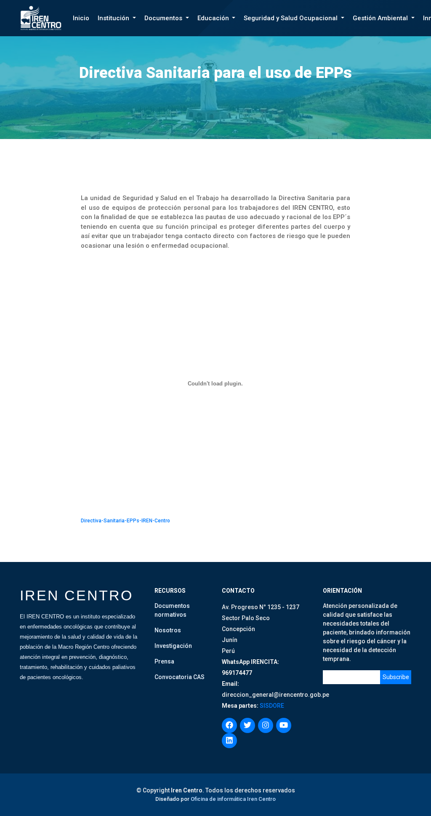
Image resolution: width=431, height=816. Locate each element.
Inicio (81, 18)
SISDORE (271, 705)
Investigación (173, 645)
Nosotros (167, 630)
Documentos (164, 18)
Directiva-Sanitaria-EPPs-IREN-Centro (125, 521)
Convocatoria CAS (179, 677)
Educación (214, 18)
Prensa (164, 661)
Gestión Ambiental (381, 18)
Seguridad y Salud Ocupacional (291, 18)
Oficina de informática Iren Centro (233, 799)
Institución (114, 18)
